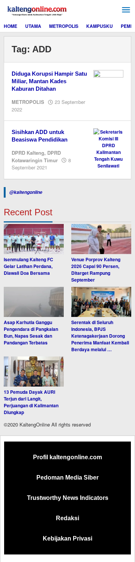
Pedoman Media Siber (67, 477)
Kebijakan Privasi (67, 538)
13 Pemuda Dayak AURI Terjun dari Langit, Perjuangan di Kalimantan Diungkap (31, 402)
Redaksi (67, 518)
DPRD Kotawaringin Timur (36, 156)
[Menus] (126, 10)
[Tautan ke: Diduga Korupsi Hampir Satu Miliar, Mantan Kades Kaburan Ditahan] (108, 80)
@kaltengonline (25, 192)
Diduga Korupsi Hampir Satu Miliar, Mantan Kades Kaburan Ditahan (49, 81)
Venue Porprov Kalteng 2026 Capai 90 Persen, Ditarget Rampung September (95, 269)
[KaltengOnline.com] (37, 9)
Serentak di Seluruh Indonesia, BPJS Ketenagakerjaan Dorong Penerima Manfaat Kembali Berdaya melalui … (100, 336)
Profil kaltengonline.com (67, 457)
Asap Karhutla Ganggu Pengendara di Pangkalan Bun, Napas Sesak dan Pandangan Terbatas (31, 332)
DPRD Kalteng (28, 152)
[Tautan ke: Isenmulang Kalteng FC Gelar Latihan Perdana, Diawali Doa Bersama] (34, 239)
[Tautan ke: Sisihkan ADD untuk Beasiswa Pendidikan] (108, 148)
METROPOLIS (28, 101)
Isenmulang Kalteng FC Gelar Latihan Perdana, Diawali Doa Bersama (28, 266)
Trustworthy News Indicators (67, 498)
